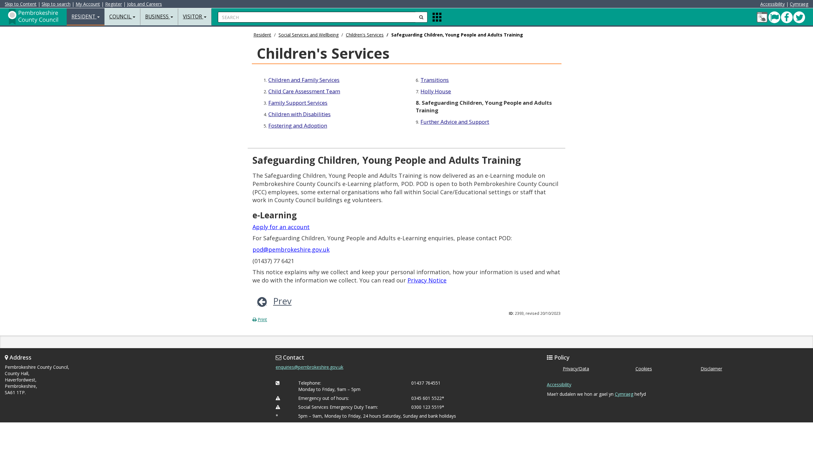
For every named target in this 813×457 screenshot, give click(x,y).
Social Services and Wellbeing (309, 35)
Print (262, 319)
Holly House (435, 91)
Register (113, 4)
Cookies (643, 369)
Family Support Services (297, 102)
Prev (282, 301)
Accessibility (772, 4)
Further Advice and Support (454, 121)
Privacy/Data (576, 369)
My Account (88, 4)
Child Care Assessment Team (304, 91)
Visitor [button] (193, 16)
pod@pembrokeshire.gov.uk (291, 249)
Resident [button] (84, 16)
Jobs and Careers (144, 4)
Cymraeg (799, 4)
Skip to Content (21, 4)
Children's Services (365, 35)
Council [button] (120, 16)
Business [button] (157, 16)
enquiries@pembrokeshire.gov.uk (309, 367)
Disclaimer (711, 369)
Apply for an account (281, 227)
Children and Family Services (303, 79)
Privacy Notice (427, 280)
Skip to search (56, 4)
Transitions (434, 79)
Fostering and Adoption (297, 125)
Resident (262, 35)
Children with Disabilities (299, 114)
